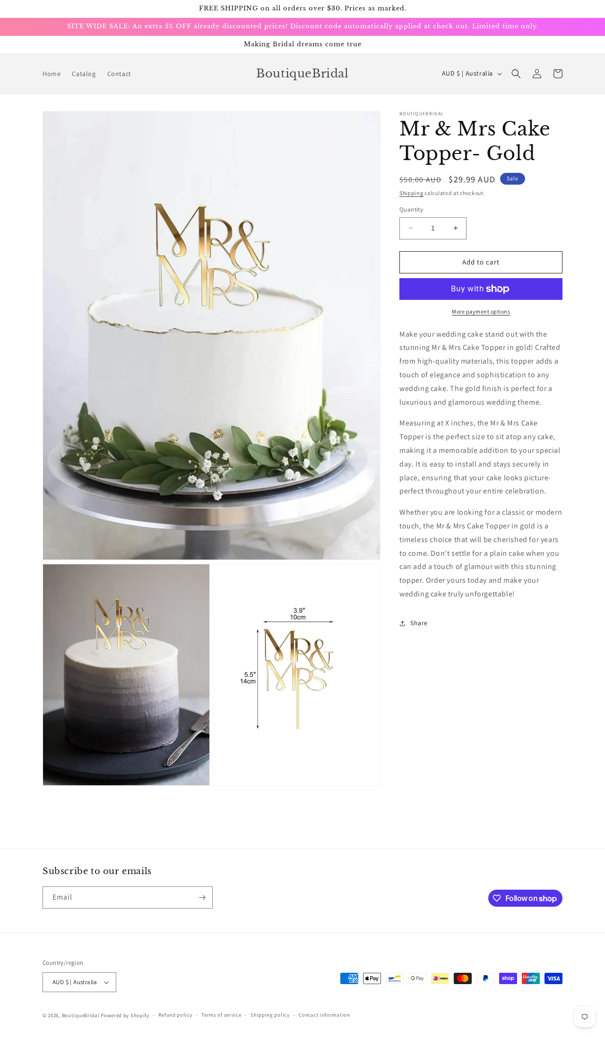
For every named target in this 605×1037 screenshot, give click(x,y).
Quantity (411, 209)
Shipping (411, 192)
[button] (516, 73)
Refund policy (175, 1015)
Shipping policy (270, 1015)
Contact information (324, 1015)
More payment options (481, 311)
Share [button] (419, 623)
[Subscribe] (201, 897)
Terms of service (221, 1015)
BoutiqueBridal (81, 1015)
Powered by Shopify (125, 1015)
